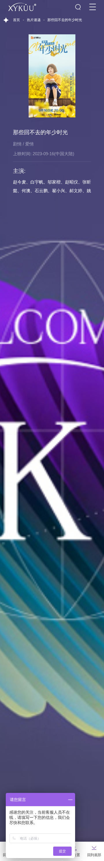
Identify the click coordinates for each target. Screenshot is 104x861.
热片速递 (34, 20)
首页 (16, 20)
